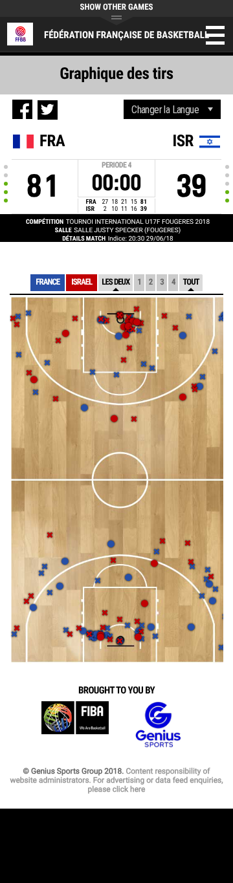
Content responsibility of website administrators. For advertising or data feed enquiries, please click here (116, 780)
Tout (191, 282)
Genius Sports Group (158, 724)
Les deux (115, 282)
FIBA (75, 724)
